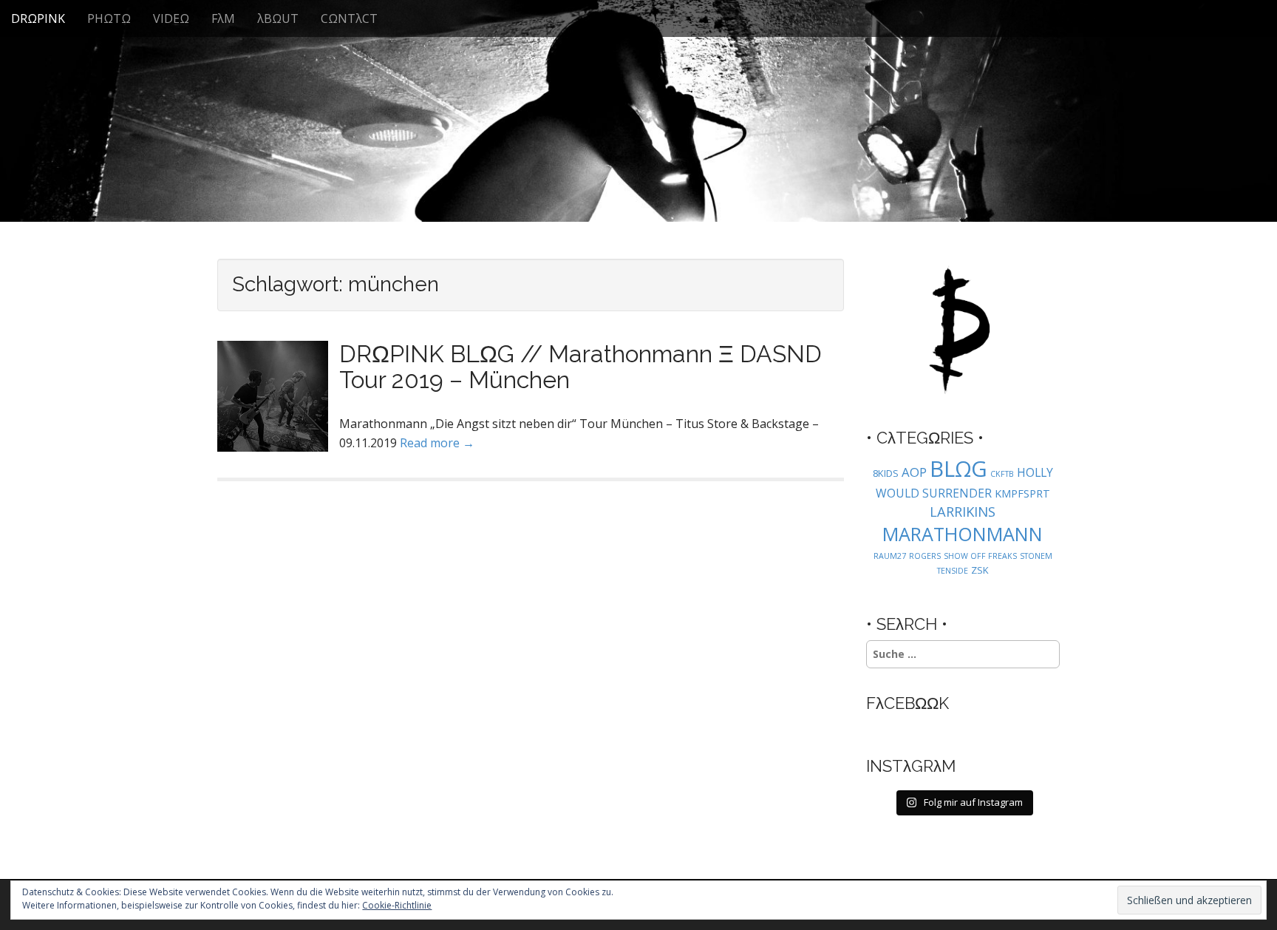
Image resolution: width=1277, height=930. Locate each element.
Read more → (437, 443)
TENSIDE (952, 571)
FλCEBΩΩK (907, 703)
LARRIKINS (962, 511)
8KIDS (886, 473)
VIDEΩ (171, 18)
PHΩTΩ (109, 18)
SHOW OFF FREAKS (980, 556)
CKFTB (1002, 474)
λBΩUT (278, 18)
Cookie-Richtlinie (397, 905)
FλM (223, 18)
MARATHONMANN (962, 533)
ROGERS (925, 556)
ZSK (980, 570)
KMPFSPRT (1022, 493)
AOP (914, 472)
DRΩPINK (38, 18)
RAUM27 (890, 556)
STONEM (1036, 556)
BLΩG (958, 468)
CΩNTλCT (349, 18)
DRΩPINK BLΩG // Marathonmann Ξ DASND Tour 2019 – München (580, 366)
